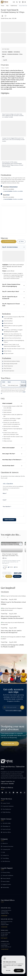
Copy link (5, 60)
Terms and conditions (11, 710)
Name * (5, 493)
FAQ (3, 56)
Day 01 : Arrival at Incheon (10, 247)
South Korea (14, 5)
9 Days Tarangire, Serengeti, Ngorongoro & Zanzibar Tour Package (10, 556)
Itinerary (4, 54)
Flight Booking (6, 812)
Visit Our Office (6, 832)
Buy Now (9, 576)
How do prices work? (8, 465)
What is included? (7, 403)
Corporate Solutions (7, 806)
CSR (3, 852)
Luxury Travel (6, 803)
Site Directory (6, 861)
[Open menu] (25, 2)
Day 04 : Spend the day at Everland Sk (9, 297)
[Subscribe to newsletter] (22, 707)
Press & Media (6, 878)
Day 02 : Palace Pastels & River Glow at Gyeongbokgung (11, 285)
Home (2, 5)
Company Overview (7, 846)
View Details (17, 576)
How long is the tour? (8, 453)
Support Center (6, 884)
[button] (2, 16)
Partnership (5, 887)
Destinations (17, 51)
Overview (4, 51)
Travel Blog (5, 858)
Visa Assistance (6, 809)
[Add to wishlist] (5, 16)
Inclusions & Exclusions (13, 54)
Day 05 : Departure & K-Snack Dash (11, 304)
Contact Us (5, 855)
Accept (19, 970)
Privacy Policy (6, 872)
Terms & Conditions (7, 875)
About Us (5, 843)
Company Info (6, 849)
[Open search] (16, 2)
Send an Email (6, 829)
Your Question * (7, 506)
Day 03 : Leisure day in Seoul (10, 291)
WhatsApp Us (6, 826)
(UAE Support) (4, 938)
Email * (5, 500)
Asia (7, 5)
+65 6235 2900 (6, 823)
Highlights (10, 51)
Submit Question (9, 519)
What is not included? (8, 447)
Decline (8, 970)
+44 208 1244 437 (4, 949)
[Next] (7, 537)
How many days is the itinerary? (11, 459)
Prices (20, 54)
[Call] (3, 576)
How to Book (5, 881)
